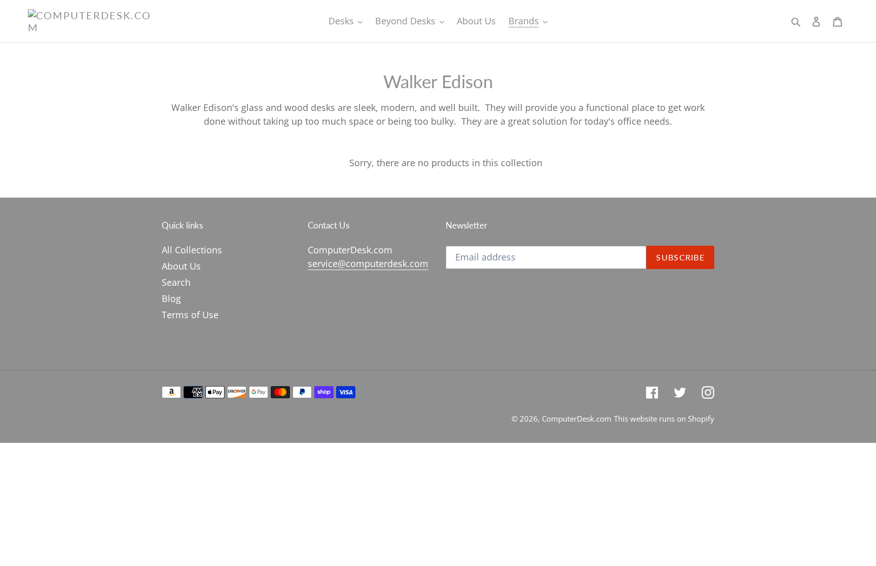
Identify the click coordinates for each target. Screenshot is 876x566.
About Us (181, 266)
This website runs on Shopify (664, 418)
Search (176, 282)
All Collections (192, 250)
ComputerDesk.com (576, 418)
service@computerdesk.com (368, 263)
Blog (171, 298)
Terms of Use (190, 315)
